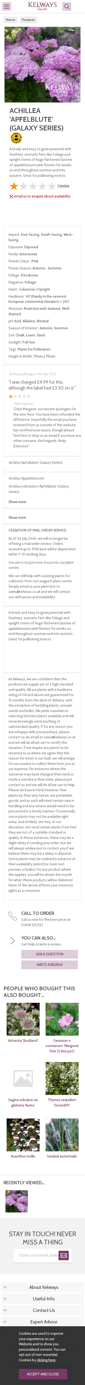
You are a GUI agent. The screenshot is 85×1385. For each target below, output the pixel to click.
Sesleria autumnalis (62, 1156)
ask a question (49, 954)
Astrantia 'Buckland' (23, 1041)
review (63, 186)
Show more (17, 502)
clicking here (46, 1360)
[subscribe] (63, 1256)
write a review (50, 965)
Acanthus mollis (23, 1156)
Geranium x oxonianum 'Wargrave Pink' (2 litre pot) (62, 1046)
